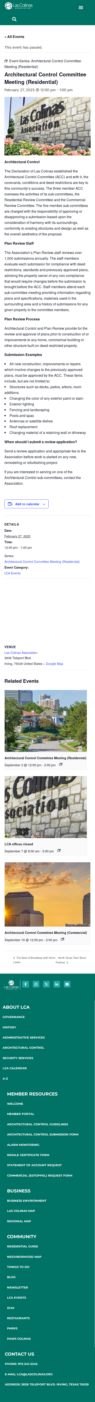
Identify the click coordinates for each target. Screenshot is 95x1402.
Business (18, 1191)
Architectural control (23, 1047)
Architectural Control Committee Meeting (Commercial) (46, 932)
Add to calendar (27, 504)
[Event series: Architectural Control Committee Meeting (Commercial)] (62, 939)
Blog (11, 1277)
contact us (19, 1354)
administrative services (24, 1037)
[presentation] (46, 721)
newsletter (17, 1287)
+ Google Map (53, 663)
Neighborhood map (24, 1256)
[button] (80, 7)
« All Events (14, 36)
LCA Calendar (15, 1068)
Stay (11, 1308)
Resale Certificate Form (28, 1155)
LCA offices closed (19, 844)
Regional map (19, 1221)
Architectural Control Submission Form (42, 1134)
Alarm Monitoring (23, 1145)
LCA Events (12, 573)
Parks (12, 1328)
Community (21, 1236)
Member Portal (20, 1114)
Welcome (15, 1103)
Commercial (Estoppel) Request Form (39, 1175)
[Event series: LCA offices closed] (59, 850)
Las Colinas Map (21, 1211)
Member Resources (32, 1094)
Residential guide (22, 1246)
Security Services (18, 1058)
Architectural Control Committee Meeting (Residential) (42, 561)
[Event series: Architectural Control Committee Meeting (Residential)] (60, 764)
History (9, 1027)
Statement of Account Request (34, 1165)
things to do (18, 1267)
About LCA (16, 1007)
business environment (26, 1200)
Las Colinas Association (21, 652)
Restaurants (18, 1318)
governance (14, 1017)
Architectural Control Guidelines (37, 1124)
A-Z (5, 1078)
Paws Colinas (19, 1338)
